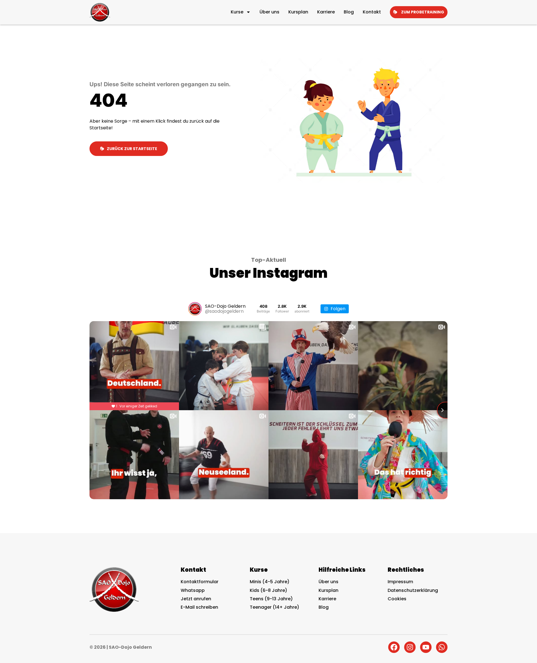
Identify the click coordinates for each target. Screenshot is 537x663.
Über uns (269, 12)
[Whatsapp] (441, 647)
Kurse (237, 12)
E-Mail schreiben (199, 607)
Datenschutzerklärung (413, 590)
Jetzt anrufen (196, 599)
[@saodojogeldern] (195, 308)
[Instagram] (410, 647)
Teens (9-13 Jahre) (271, 599)
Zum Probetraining (422, 12)
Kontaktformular (199, 581)
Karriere (326, 12)
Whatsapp (193, 590)
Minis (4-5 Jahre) (269, 581)
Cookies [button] (397, 599)
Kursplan (298, 12)
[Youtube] (426, 647)
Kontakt (372, 12)
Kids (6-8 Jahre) (268, 590)
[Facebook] (394, 647)
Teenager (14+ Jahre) (274, 607)
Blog (349, 12)
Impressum (400, 581)
